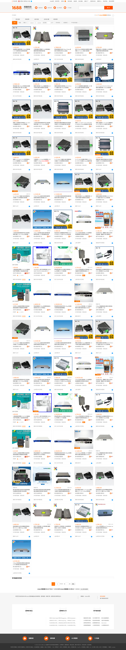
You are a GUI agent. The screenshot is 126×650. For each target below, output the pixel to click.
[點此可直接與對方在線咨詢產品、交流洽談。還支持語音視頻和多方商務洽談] (29, 59)
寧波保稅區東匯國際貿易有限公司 (100, 620)
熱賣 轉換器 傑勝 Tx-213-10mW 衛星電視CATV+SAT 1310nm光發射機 (83, 490)
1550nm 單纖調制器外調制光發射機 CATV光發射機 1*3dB (104, 307)
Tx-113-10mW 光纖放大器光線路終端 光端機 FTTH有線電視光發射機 (62, 160)
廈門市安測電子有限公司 (100, 236)
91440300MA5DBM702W (55, 625)
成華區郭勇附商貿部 (88, 623)
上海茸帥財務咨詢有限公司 (98, 625)
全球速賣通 (36, 647)
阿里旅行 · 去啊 (58, 647)
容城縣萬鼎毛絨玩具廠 (97, 623)
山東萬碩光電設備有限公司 (80, 236)
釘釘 (100, 647)
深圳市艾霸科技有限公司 (17, 273)
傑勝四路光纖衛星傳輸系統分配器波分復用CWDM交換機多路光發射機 (62, 123)
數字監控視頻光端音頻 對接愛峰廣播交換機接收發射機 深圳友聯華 (21, 490)
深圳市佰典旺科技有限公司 (38, 273)
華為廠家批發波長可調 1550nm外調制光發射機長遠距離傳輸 (62, 307)
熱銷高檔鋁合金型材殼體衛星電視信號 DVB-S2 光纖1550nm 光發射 (104, 490)
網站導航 (89, 644)
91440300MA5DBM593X (64, 625)
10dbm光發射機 (88, 596)
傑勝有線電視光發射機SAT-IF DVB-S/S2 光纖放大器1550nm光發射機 (62, 87)
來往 (97, 647)
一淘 (53, 647)
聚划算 (49, 647)
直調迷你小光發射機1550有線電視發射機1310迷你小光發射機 (62, 527)
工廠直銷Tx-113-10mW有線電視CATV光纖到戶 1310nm (42, 160)
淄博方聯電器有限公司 (100, 309)
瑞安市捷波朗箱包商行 (106, 620)
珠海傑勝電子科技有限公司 (100, 163)
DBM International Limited (73, 618)
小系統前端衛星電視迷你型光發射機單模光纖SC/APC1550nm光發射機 (42, 123)
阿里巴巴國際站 (21, 647)
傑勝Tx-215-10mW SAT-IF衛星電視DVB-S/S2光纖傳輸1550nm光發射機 (21, 160)
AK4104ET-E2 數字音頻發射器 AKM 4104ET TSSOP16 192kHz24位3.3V (42, 270)
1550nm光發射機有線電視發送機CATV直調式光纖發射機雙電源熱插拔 (62, 490)
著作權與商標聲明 (54, 644)
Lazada (113, 647)
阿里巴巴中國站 (29, 647)
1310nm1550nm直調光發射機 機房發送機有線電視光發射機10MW (42, 197)
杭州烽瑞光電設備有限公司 (59, 53)
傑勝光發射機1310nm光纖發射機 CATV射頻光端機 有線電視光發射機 (42, 87)
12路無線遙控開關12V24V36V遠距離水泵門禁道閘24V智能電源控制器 (21, 270)
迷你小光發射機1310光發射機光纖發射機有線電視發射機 (42, 527)
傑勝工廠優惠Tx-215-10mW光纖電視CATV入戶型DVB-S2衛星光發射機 (104, 123)
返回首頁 (77, 589)
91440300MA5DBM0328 (54, 623)
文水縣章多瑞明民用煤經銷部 (90, 620)
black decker (104, 623)
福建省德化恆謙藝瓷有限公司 (90, 618)
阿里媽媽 (65, 647)
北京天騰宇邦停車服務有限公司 (99, 618)
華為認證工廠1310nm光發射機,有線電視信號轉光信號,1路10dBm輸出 (21, 87)
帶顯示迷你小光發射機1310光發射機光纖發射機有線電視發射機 (104, 50)
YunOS (78, 647)
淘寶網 (41, 647)
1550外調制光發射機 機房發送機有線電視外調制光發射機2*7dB (62, 197)
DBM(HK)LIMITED (62, 623)
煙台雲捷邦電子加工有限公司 (38, 53)
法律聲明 (62, 644)
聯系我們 (84, 644)
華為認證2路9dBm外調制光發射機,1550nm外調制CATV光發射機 (63, 270)
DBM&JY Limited (71, 620)
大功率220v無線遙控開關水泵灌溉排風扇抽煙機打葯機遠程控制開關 (21, 307)
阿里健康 (105, 647)
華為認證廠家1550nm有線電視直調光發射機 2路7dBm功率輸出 (42, 307)
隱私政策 (72, 644)
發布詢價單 (102, 596)
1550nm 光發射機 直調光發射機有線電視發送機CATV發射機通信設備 (42, 233)
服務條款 (67, 644)
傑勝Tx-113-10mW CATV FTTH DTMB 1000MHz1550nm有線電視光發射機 (83, 123)
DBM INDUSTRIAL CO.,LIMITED (75, 623)
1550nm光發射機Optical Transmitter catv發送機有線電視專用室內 (104, 527)
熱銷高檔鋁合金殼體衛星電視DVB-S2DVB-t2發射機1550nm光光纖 (104, 270)
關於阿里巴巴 (78, 644)
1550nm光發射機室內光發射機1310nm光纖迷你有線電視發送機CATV (83, 270)
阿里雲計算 (73, 647)
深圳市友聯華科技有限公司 (17, 493)
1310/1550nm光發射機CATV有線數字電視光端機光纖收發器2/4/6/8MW (83, 307)
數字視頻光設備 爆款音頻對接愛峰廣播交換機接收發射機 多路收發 (42, 490)
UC (90, 647)
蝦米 (69, 647)
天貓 (45, 647)
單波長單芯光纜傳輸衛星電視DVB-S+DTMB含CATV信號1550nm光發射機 (63, 233)
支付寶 (93, 647)
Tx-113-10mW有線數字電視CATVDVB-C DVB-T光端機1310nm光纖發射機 (83, 160)
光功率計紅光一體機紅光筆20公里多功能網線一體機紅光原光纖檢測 (104, 233)
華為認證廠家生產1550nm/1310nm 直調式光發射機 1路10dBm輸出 (62, 50)
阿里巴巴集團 (13, 647)
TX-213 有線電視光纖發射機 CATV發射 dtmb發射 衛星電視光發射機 (83, 87)
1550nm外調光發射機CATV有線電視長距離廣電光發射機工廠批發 (83, 233)
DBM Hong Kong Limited (63, 620)
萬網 (88, 647)
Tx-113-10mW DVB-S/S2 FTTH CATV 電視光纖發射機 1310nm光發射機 (104, 87)
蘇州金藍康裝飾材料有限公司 (108, 618)
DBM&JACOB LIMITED (54, 620)
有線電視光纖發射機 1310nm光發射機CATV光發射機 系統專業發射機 (21, 50)
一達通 (109, 647)
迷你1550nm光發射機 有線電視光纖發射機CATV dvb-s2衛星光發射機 (83, 50)
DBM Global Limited (53, 618)
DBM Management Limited (64, 618)
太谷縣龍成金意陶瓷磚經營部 (108, 625)
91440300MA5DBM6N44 (73, 625)
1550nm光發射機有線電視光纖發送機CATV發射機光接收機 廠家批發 (21, 564)
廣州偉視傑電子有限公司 (80, 309)
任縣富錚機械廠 (87, 625)
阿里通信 (83, 647)
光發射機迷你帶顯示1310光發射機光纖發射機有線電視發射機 (42, 50)
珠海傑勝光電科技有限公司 (17, 53)
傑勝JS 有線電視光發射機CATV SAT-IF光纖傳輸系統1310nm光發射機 (21, 123)
